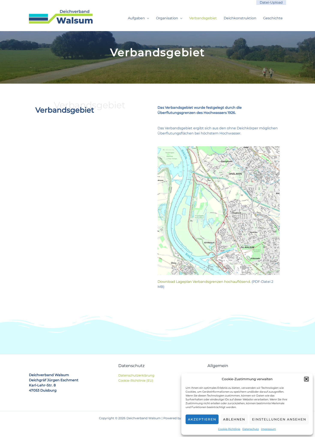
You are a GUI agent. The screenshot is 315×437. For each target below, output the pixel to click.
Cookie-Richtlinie (229, 429)
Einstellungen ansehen (279, 419)
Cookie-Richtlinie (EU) (135, 380)
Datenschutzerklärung (136, 375)
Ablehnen (234, 419)
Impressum (268, 429)
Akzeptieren (202, 419)
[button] (306, 379)
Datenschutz (250, 429)
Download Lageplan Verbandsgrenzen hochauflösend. (205, 282)
